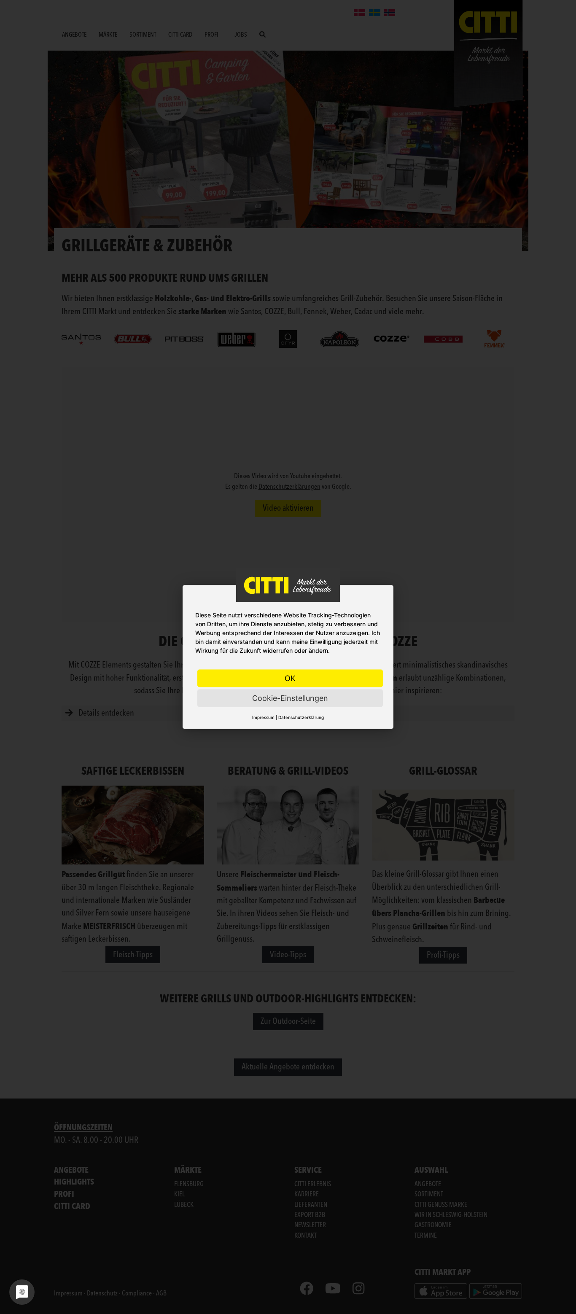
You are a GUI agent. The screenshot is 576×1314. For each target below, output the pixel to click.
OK (290, 678)
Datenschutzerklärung (301, 717)
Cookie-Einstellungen (290, 698)
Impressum (263, 717)
